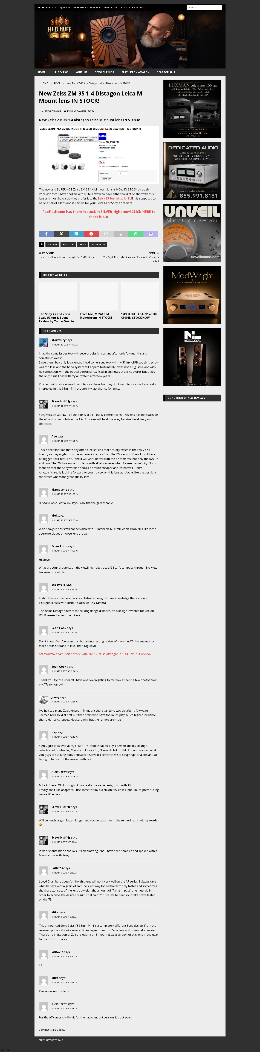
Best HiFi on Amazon (135, 72)
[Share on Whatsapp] (135, 234)
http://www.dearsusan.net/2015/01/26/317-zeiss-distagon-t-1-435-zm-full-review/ (95, 654)
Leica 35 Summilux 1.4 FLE (115, 198)
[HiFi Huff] (130, 66)
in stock (68, 244)
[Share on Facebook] (46, 234)
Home (41, 72)
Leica (70, 110)
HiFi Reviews (60, 72)
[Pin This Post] (91, 234)
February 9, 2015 (52, 110)
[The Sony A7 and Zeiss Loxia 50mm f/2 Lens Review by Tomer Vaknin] (58, 296)
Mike (55, 912)
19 (93, 110)
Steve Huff (58, 401)
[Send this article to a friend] (106, 234)
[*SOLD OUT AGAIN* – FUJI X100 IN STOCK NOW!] (140, 296)
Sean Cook (58, 628)
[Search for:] (204, 7)
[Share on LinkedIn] (76, 234)
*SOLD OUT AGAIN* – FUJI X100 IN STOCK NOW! (139, 316)
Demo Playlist (104, 72)
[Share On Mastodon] (150, 234)
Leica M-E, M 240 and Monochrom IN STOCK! (96, 316)
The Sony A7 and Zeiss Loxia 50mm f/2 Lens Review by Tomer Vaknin (56, 317)
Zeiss (83, 110)
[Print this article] (121, 234)
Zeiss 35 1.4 (98, 244)
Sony (76, 110)
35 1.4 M (52, 244)
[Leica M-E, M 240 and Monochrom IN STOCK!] (99, 296)
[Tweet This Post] (61, 234)
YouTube (81, 72)
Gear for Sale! (166, 72)
